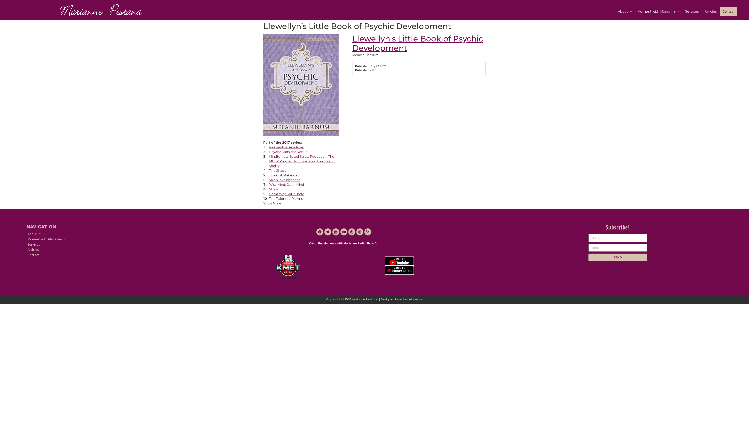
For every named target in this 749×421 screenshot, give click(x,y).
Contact (728, 11)
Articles (711, 11)
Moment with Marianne (656, 11)
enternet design (411, 299)
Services (692, 11)
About (623, 11)
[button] (625, 11)
